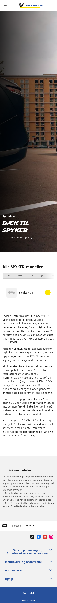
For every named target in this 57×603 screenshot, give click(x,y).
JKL (42, 275)
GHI (32, 275)
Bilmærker (16, 525)
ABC (8, 275)
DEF (20, 275)
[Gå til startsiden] (31, 5)
